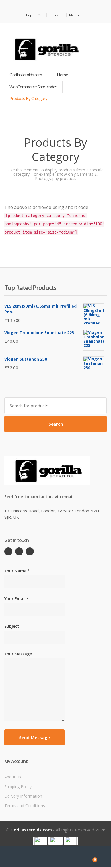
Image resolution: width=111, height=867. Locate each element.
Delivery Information (23, 796)
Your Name (17, 571)
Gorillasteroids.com (26, 74)
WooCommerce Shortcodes (33, 86)
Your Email (16, 598)
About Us (12, 777)
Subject (11, 626)
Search (55, 424)
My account (78, 15)
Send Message (34, 737)
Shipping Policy (18, 786)
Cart (41, 15)
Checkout (56, 15)
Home (62, 74)
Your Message (18, 654)
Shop (28, 15)
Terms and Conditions (24, 805)
